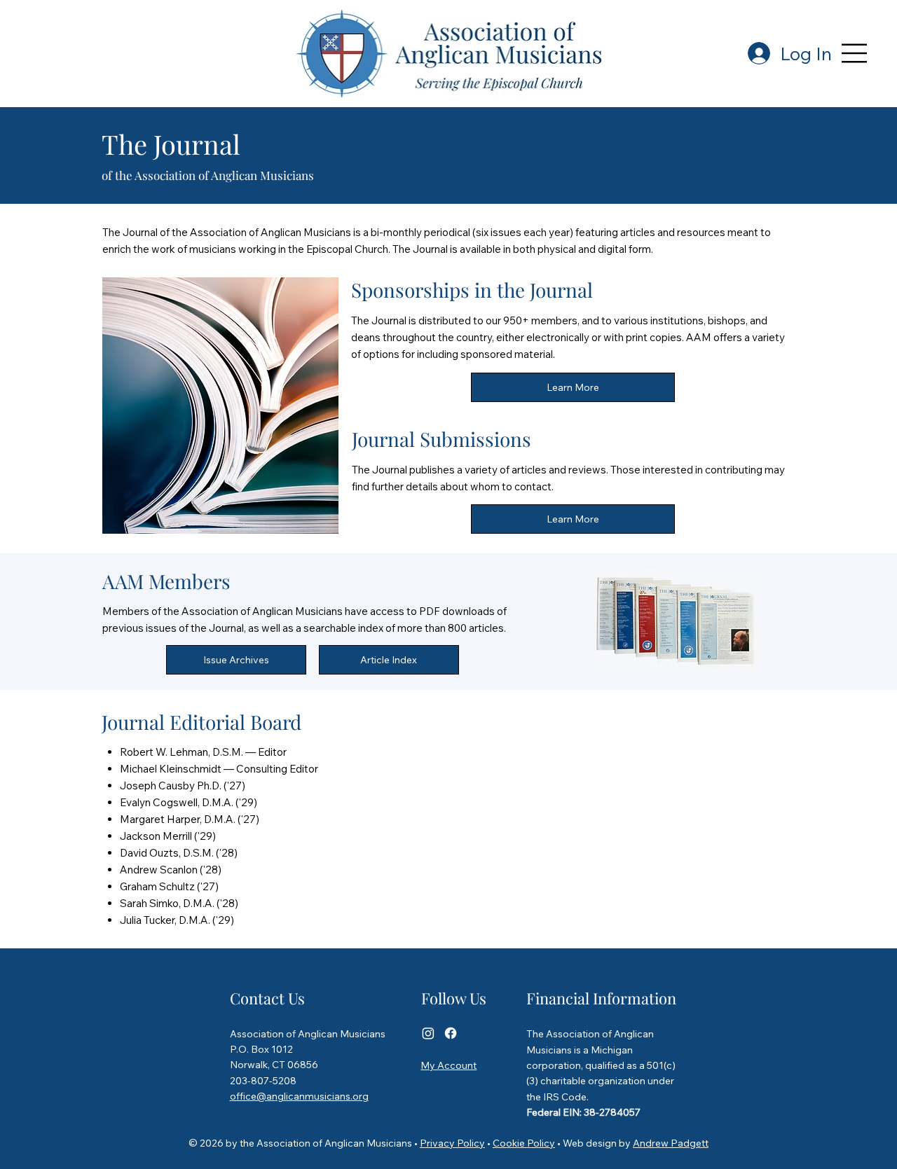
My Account (448, 1065)
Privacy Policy (452, 1143)
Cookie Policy (524, 1143)
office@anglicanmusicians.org (299, 1096)
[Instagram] (428, 1033)
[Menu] (855, 53)
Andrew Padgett (670, 1143)
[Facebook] (450, 1033)
